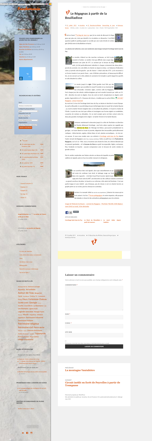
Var (20, 54)
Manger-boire (39, 312)
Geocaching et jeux (108, 25)
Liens (21, 258)
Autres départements (26, 59)
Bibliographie (23, 265)
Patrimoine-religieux (28, 324)
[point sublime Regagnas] (94, 164)
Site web (68, 332)
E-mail (68, 323)
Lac (45, 306)
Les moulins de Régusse (33, 228)
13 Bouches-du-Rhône (94, 25)
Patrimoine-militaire (25, 321)
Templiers (32, 334)
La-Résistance (38, 306)
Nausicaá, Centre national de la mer (29, 359)
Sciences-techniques (34, 330)
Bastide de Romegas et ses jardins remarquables (33, 372)
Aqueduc (21, 290)
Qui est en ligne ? (24, 272)
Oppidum (21, 318)
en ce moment (26, 29)
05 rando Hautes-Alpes (29, 150)
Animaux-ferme (22, 287)
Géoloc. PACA (25, 4)
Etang (20, 299)
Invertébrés (28, 306)
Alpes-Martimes (24, 47)
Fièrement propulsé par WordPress (75, 395)
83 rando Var (27, 163)
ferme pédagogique (96, 195)
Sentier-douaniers (23, 334)
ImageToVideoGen (23, 214)
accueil (5, 4)
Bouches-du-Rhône (25, 49)
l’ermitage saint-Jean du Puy (109, 136)
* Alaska (23, 197)
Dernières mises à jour (26, 262)
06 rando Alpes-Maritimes (30, 153)
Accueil (25, 141)
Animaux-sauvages (34, 287)
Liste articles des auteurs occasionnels (30, 255)
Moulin (26, 315)
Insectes (39, 303)
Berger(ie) (38, 293)
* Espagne (23, 190)
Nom (67, 314)
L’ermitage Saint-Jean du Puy (73, 220)
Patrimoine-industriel (34, 318)
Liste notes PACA (37, 4)
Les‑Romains (23, 309)
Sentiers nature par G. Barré (26, 408)
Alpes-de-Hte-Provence (26, 44)
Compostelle (41, 296)
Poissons (20, 330)
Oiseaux (40, 315)
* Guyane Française (26, 183)
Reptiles (25, 330)
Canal (20, 296)
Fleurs (25, 299)
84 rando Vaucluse (28, 166)
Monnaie (20, 314)
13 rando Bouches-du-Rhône (30, 158)
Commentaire (71, 285)
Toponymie (40, 334)
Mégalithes (32, 315)
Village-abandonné (25, 340)
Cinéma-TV (33, 296)
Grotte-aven (23, 303)
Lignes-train (33, 309)
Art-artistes (30, 290)
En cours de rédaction (26, 251)
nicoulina (82, 25)
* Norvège (23, 194)
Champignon (26, 296)
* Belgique (24, 187)
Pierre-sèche (39, 328)
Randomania (29, 9)
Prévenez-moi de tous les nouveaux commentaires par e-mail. (87, 343)
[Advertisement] (90, 255)
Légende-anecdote (25, 312)
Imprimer (76, 211)
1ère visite (13, 4)
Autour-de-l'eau (26, 293)
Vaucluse (22, 57)
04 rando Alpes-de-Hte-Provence (28, 145)
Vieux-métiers (34, 337)
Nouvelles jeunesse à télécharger (29, 269)
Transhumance (23, 337)
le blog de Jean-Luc (83, 35)
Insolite (20, 306)
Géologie (33, 303)
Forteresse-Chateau (37, 299)
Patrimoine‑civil (25, 327)
